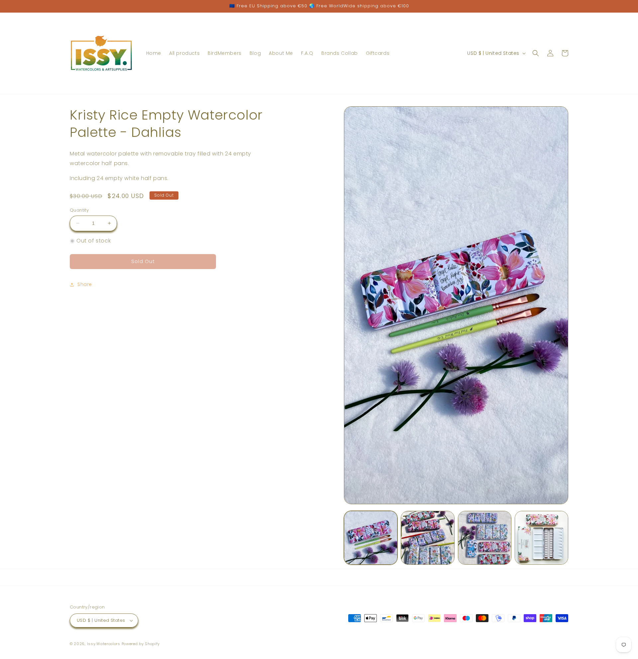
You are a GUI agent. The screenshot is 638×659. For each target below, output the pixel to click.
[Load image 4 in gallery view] (541, 537)
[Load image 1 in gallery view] (370, 537)
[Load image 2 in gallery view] (427, 537)
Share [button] (84, 284)
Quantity (79, 210)
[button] (535, 53)
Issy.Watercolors (103, 643)
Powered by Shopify (141, 643)
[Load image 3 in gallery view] (484, 537)
